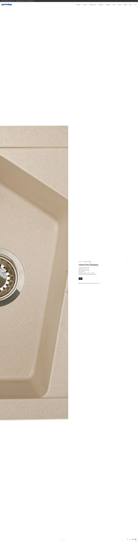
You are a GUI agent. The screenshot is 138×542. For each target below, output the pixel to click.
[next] (128, 262)
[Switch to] (130, 4)
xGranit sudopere (91, 283)
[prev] (125, 262)
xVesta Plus (97, 283)
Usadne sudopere (84, 283)
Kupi (80, 278)
